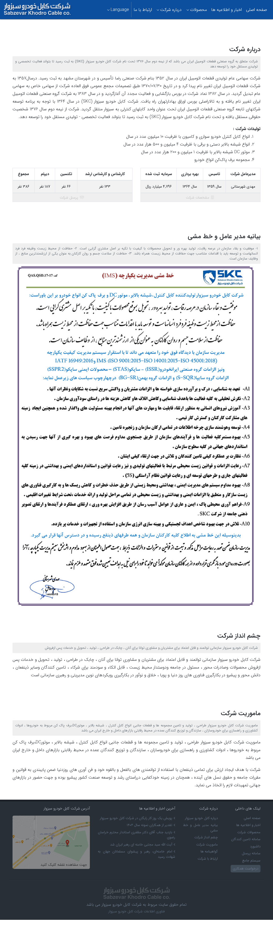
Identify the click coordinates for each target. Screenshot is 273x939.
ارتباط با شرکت (208, 858)
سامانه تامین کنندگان (245, 839)
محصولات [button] (198, 9)
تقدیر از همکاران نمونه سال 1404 (149, 825)
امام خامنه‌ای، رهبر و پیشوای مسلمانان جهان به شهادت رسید (136, 854)
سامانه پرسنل (251, 853)
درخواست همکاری (245, 868)
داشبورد (255, 846)
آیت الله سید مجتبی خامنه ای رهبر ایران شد (141, 844)
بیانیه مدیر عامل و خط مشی (200, 827)
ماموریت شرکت (207, 844)
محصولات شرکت (248, 832)
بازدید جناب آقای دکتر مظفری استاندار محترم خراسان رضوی (136, 834)
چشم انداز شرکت (206, 837)
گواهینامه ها (209, 851)
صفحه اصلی (256, 9)
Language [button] (120, 9)
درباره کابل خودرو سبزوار (201, 818)
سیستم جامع (251, 860)
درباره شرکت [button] (171, 9)
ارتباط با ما (143, 9)
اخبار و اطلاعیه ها (226, 9)
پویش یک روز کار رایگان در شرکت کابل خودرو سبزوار (136, 818)
